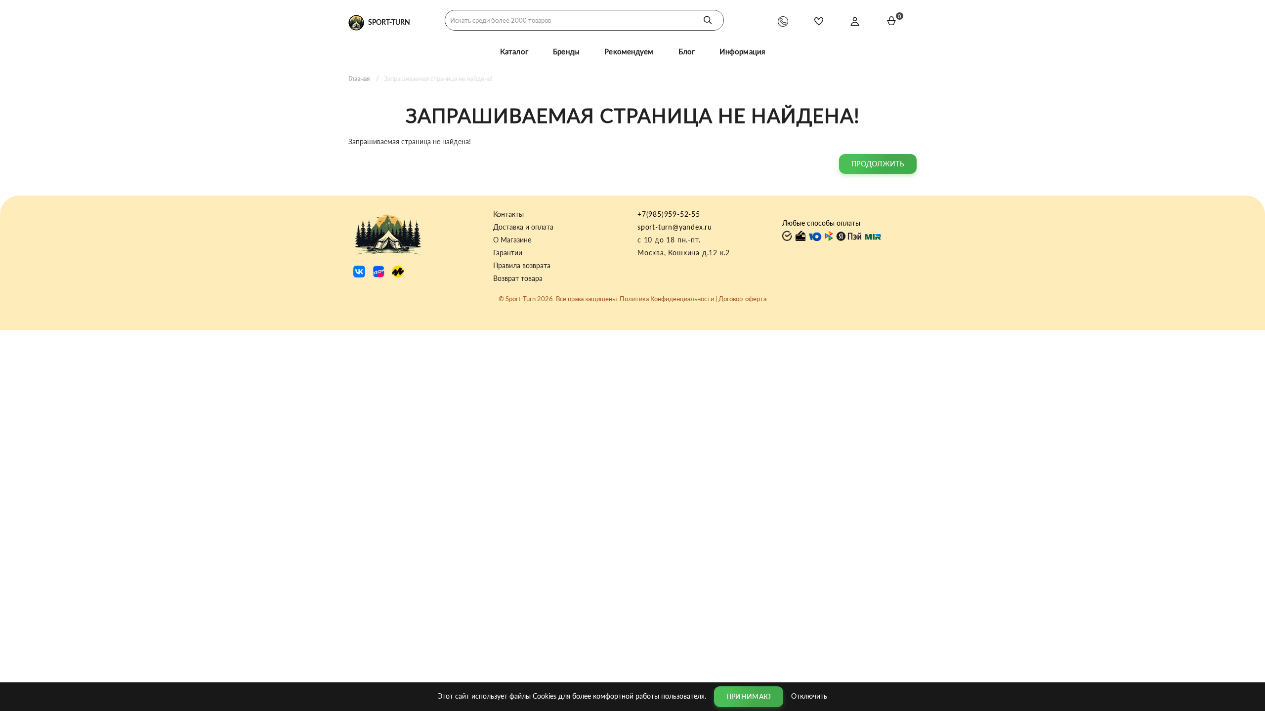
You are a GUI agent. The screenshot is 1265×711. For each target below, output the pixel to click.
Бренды (566, 51)
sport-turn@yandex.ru (674, 227)
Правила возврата (521, 266)
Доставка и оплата (523, 227)
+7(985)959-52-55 (668, 214)
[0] (891, 21)
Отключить (809, 695)
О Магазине (512, 240)
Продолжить (877, 163)
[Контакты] (783, 21)
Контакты (508, 214)
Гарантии (507, 253)
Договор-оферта (742, 299)
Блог (686, 51)
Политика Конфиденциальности (667, 299)
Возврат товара (518, 278)
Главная (359, 78)
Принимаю (748, 696)
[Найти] (707, 20)
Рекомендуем (628, 51)
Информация (742, 51)
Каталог (514, 51)
